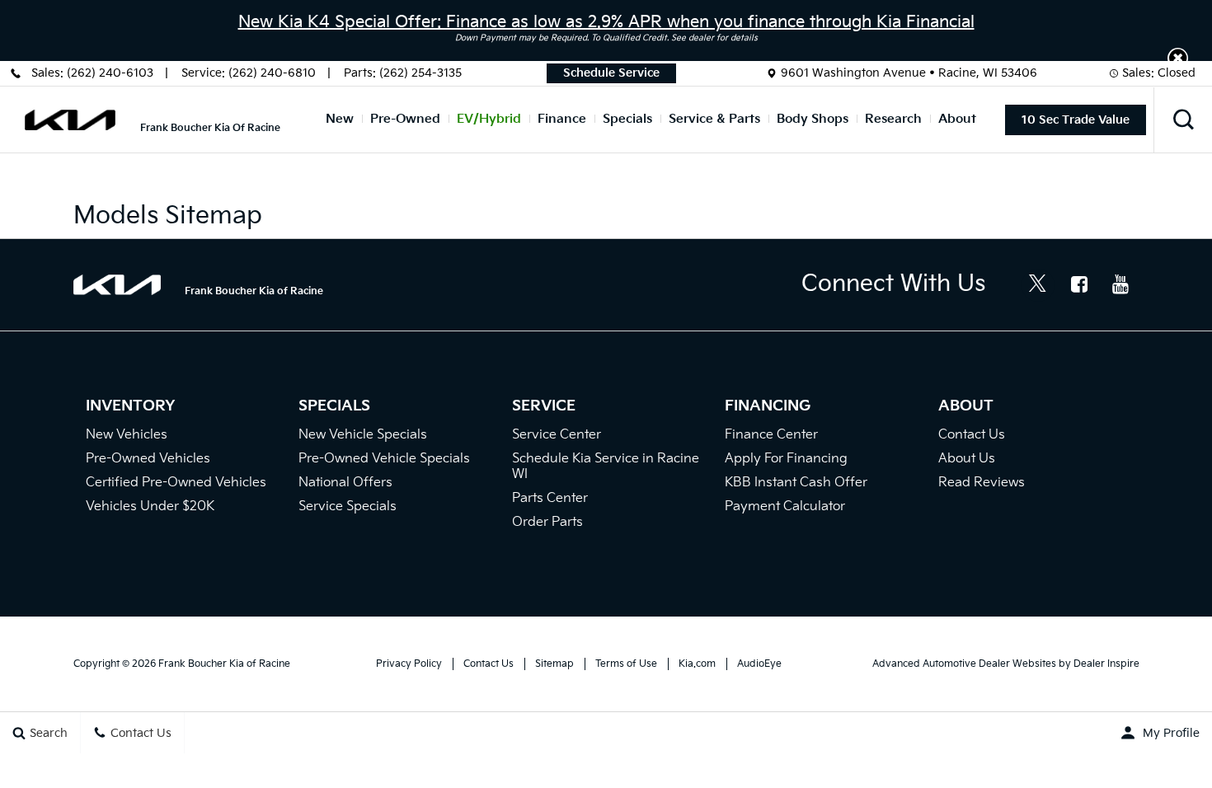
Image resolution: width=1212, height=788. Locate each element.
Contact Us (971, 435)
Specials (627, 119)
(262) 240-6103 (110, 73)
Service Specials (347, 506)
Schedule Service (611, 73)
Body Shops (812, 119)
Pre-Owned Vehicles (148, 459)
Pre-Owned (405, 119)
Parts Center (550, 498)
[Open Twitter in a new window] (1038, 285)
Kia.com (697, 664)
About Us (966, 459)
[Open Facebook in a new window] (1079, 284)
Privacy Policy (409, 664)
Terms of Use (626, 664)
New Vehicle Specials (362, 435)
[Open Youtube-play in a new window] (1120, 284)
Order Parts (547, 522)
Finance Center (771, 435)
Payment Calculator (785, 506)
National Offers (345, 482)
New (340, 119)
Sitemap (554, 664)
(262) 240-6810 (272, 73)
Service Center (556, 435)
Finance (562, 119)
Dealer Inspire (1106, 664)
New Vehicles (126, 435)
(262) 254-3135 (420, 73)
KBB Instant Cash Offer (796, 482)
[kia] (70, 120)
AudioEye (759, 664)
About (957, 119)
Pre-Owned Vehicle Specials (384, 459)
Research (893, 119)
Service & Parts (714, 119)
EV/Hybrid (489, 119)
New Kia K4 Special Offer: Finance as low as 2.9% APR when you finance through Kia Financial (606, 22)
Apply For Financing (786, 459)
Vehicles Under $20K (150, 506)
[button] (1177, 58)
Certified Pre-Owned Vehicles (176, 482)
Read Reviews (981, 482)
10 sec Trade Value (1076, 120)
